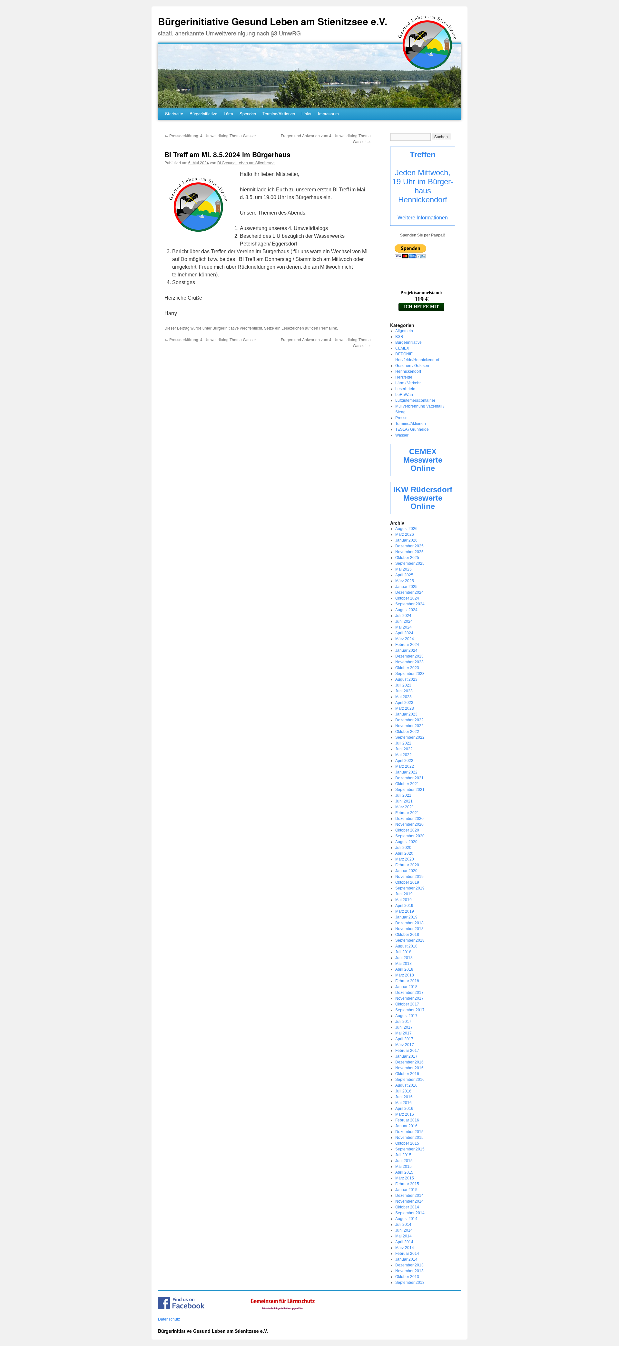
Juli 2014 (403, 1224)
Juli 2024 (403, 615)
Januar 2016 (406, 1126)
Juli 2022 (403, 743)
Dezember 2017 (409, 992)
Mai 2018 (403, 963)
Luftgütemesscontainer (415, 400)
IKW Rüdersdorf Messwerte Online (422, 498)
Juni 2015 (404, 1161)
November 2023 (409, 662)
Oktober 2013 (407, 1276)
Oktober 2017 (407, 1004)
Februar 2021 (407, 813)
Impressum (328, 114)
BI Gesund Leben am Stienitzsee (246, 162)
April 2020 (404, 853)
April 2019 (404, 905)
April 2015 (404, 1172)
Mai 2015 (403, 1166)
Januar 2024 (406, 650)
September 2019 (410, 888)
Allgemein (404, 331)
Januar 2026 (406, 540)
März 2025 (404, 581)
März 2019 (404, 911)
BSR (399, 336)
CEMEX (402, 348)
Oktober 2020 (407, 830)
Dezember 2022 (409, 720)
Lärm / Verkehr (408, 383)
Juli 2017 (403, 1021)
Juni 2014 (404, 1230)
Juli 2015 (403, 1155)
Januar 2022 (406, 772)
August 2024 (406, 610)
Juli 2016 (403, 1091)
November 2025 (409, 552)
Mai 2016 (403, 1103)
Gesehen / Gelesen (412, 365)
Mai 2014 (403, 1236)
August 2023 (406, 679)
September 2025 (410, 563)
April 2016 (404, 1108)
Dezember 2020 (409, 818)
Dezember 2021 (409, 778)
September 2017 (410, 1010)
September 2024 (410, 604)
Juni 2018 (404, 958)
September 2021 (410, 789)
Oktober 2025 (407, 557)
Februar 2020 (407, 865)
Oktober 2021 (407, 784)
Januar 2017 (406, 1056)
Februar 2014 (407, 1253)
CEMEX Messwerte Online (422, 460)
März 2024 (404, 639)
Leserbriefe (405, 389)
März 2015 (404, 1178)
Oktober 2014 (407, 1207)
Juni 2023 (404, 691)
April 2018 (404, 969)
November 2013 (409, 1271)
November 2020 (409, 824)
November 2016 (409, 1068)
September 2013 (410, 1282)
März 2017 (404, 1045)
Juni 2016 (404, 1097)
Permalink (328, 328)
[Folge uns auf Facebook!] (181, 1307)
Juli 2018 (403, 952)
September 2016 (410, 1079)
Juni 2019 (404, 894)
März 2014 (404, 1247)
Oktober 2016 (407, 1074)
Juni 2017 (404, 1027)
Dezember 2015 (409, 1132)
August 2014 (406, 1218)
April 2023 (404, 702)
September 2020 (410, 836)
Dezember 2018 (409, 923)
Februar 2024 (407, 644)
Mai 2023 (403, 697)
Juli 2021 (403, 795)
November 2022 (409, 726)
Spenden (248, 114)
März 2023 (404, 708)
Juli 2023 (403, 685)
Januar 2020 (406, 871)
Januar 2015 (406, 1189)
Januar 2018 (406, 987)
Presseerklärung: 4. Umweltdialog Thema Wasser (210, 135)
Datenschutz (169, 1319)
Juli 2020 (403, 847)
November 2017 (409, 998)
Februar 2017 (407, 1050)
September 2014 (410, 1213)
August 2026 (406, 528)
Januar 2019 (406, 917)
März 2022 (404, 766)
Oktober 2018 (407, 934)
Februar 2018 (407, 981)
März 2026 (404, 534)
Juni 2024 (404, 621)
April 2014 (404, 1242)
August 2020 (406, 842)
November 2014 (409, 1201)
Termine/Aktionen (278, 114)
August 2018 (406, 946)
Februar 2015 (407, 1184)
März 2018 (404, 975)
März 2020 (404, 859)
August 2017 (406, 1016)
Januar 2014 (406, 1259)
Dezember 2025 (409, 546)
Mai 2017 (403, 1033)
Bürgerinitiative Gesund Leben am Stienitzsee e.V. (272, 21)
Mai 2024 (403, 627)
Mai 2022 (403, 755)
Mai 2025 (403, 569)
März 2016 (404, 1114)
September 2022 (410, 737)
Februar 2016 (407, 1120)
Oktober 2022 (407, 731)
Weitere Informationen (423, 217)
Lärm (228, 114)
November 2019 (409, 876)
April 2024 (404, 633)
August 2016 (406, 1085)
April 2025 (404, 575)
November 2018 (409, 929)
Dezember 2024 (409, 592)
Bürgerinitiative (203, 114)
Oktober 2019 (407, 882)
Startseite (174, 114)
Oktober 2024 (407, 598)
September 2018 (410, 940)
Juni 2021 (404, 801)
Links (306, 114)
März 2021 (404, 807)
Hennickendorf (408, 371)
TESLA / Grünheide (412, 429)
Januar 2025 (406, 586)
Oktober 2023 (407, 668)
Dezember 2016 (409, 1062)
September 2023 (410, 673)
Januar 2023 (406, 714)
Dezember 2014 (409, 1195)
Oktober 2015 (407, 1143)
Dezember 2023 (409, 656)
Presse (401, 418)
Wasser (401, 435)
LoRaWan (404, 394)
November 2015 (409, 1137)
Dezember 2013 (409, 1265)
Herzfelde (403, 377)
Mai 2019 (403, 900)
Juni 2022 (404, 749)
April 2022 (404, 760)
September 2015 (410, 1149)
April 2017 (404, 1039)
